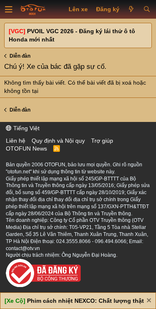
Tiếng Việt (26, 128)
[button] (9, 9)
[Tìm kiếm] (146, 9)
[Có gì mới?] (131, 9)
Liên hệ (15, 140)
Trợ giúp (102, 140)
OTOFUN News (26, 148)
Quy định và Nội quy (58, 140)
